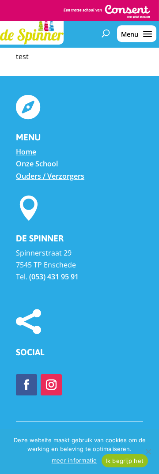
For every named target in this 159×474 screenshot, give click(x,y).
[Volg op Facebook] (26, 384)
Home (26, 152)
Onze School (37, 164)
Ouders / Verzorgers (50, 176)
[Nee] (148, 451)
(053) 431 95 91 (54, 277)
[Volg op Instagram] (51, 384)
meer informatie (74, 460)
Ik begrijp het (125, 460)
